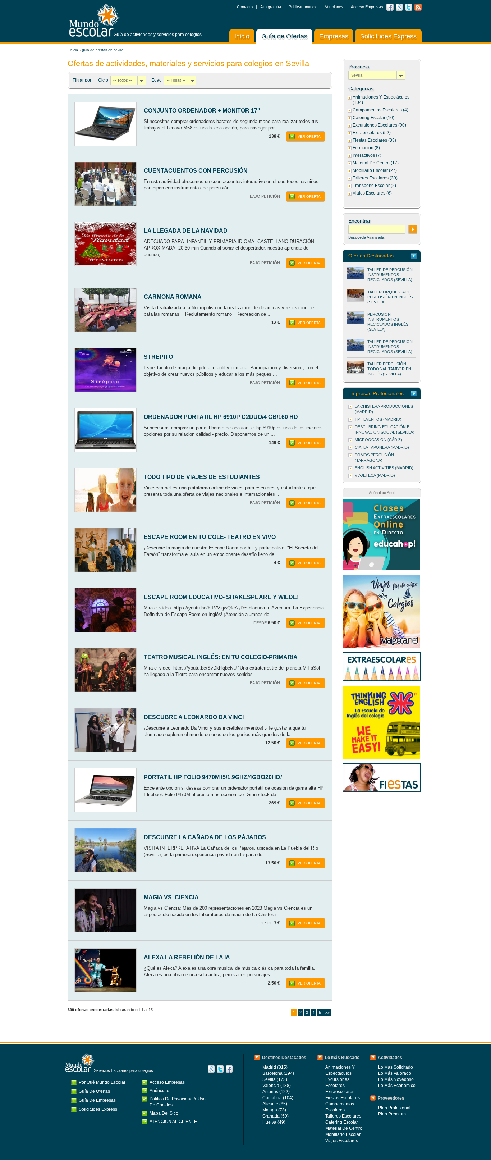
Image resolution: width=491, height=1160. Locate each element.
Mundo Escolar (94, 20)
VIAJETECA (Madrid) (375, 475)
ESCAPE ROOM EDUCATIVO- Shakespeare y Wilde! (221, 597)
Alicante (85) (274, 1103)
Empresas (333, 36)
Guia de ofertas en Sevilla (103, 50)
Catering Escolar (341, 1122)
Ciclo (103, 80)
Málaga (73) (274, 1110)
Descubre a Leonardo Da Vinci (194, 717)
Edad (156, 80)
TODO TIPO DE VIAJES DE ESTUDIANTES (202, 477)
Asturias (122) (276, 1091)
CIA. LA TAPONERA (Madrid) (382, 447)
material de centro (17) (376, 162)
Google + (399, 7)
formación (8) (366, 147)
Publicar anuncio (303, 7)
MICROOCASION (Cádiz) (378, 440)
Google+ (211, 1069)
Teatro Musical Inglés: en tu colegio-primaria (221, 657)
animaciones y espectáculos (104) (381, 100)
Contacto (245, 7)
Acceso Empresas (367, 7)
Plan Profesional (394, 1107)
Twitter (408, 7)
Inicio (241, 36)
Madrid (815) (275, 1067)
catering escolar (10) (373, 117)
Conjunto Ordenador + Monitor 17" (202, 111)
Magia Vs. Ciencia (171, 897)
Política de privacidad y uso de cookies (178, 1102)
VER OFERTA (309, 136)
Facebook (390, 7)
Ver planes (334, 7)
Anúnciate (159, 1090)
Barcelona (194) (278, 1073)
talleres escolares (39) (375, 178)
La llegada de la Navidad (186, 231)
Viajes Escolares (341, 1140)
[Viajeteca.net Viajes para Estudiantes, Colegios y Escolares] (381, 578)
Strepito (158, 357)
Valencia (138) (276, 1085)
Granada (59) (275, 1116)
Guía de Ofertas (284, 36)
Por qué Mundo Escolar (102, 1082)
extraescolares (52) (372, 132)
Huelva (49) (273, 1122)
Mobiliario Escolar (343, 1134)
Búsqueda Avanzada (366, 237)
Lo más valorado (394, 1073)
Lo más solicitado (395, 1067)
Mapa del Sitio (164, 1113)
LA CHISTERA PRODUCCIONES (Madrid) (384, 409)
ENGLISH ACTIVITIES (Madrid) (384, 468)
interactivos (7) (367, 155)
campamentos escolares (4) (380, 110)
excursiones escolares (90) (379, 125)
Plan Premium (392, 1113)
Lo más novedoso (396, 1079)
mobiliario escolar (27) (375, 170)
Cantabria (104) (277, 1097)
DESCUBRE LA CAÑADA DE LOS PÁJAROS (205, 837)
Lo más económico (397, 1085)
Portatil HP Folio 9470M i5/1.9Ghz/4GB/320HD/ (213, 777)
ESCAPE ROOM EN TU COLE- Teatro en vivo (210, 537)
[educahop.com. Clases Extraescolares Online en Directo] (381, 502)
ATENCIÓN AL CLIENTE (173, 1121)
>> (327, 1012)
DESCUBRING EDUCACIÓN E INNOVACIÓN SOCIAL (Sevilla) (384, 429)
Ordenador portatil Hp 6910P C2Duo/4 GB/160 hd (221, 417)
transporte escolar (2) (374, 185)
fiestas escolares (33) (374, 140)
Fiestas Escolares (342, 1097)
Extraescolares (339, 1091)
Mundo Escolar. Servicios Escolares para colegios (109, 1063)
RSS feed (418, 7)
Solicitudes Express (388, 36)
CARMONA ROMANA (173, 297)
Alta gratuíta (270, 7)
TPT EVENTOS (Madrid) (378, 419)
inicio (74, 50)
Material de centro (343, 1128)
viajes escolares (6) (372, 193)
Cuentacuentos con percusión (196, 171)
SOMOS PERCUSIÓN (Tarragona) (374, 457)
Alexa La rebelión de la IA (187, 957)
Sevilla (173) (274, 1079)
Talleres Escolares (343, 1116)
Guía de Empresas (97, 1100)
